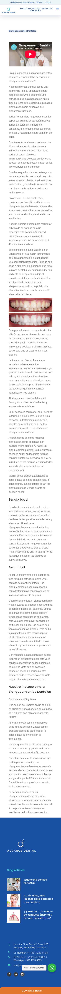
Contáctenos (32, 990)
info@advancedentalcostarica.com (22, 2)
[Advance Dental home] (9, 10)
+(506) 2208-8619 (25, 9)
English (48, 2)
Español (40, 2)
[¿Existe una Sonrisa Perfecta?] (13, 884)
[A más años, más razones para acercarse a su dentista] (13, 900)
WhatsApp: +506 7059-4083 (42, 9)
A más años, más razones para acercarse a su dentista (38, 899)
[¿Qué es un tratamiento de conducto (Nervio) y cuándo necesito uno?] (13, 916)
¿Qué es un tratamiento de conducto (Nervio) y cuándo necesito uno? (38, 915)
